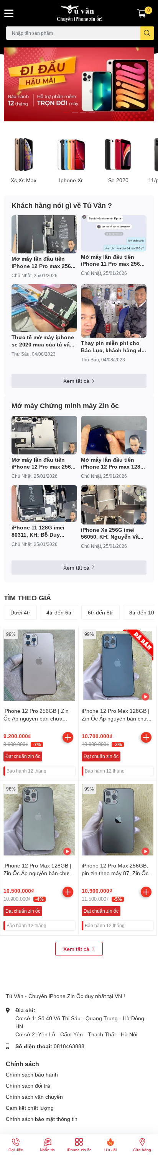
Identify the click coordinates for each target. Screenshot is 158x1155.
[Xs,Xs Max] (24, 155)
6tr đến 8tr (100, 612)
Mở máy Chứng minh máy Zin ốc (65, 405)
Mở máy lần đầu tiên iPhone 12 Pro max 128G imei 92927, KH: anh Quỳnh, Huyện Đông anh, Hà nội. (113, 463)
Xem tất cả (76, 380)
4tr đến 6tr (59, 612)
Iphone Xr (71, 180)
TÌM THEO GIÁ (27, 597)
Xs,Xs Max (23, 180)
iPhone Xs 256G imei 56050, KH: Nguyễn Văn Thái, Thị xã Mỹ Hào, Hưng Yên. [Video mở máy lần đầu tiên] (111, 533)
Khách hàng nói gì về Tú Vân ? (62, 205)
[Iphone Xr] (71, 155)
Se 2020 (118, 180)
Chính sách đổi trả (28, 1085)
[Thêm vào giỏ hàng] (68, 737)
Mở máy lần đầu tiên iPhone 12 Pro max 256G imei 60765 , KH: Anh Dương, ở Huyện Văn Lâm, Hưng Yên (43, 463)
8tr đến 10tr (143, 612)
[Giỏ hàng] (141, 13)
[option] (79, 84)
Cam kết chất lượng (30, 1107)
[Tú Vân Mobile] (79, 13)
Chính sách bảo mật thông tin (41, 1119)
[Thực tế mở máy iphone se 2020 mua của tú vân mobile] (44, 308)
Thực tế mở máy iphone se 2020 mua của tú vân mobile (43, 341)
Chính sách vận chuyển (34, 1096)
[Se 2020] (118, 155)
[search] (147, 33)
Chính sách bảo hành (32, 1074)
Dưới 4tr (20, 612)
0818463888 (69, 1046)
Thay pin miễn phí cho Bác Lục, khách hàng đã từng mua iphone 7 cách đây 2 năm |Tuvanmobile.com (113, 346)
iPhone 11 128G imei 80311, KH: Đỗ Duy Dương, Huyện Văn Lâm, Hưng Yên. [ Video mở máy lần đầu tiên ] (44, 531)
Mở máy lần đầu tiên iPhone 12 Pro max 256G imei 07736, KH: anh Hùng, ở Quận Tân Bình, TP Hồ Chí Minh (43, 262)
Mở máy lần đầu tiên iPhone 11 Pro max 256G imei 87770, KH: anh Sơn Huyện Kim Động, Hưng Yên (113, 260)
